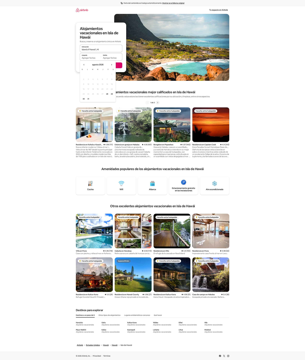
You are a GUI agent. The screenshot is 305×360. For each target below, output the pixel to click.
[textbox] (90, 57)
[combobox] (101, 49)
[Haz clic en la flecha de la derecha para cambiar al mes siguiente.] (111, 64)
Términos (106, 356)
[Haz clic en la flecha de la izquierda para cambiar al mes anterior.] (84, 64)
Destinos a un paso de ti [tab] (85, 315)
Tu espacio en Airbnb (218, 10)
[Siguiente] (158, 103)
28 (107, 94)
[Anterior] (147, 103)
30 (84, 99)
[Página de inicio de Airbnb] (82, 10)
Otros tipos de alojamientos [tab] (109, 315)
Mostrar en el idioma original (173, 3)
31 (88, 99)
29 (112, 94)
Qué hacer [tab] (158, 315)
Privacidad (97, 356)
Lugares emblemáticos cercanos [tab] (137, 315)
